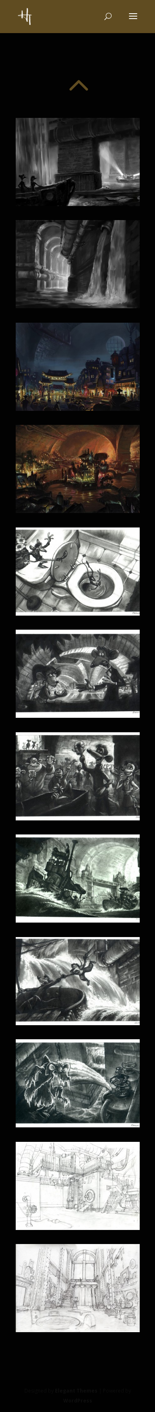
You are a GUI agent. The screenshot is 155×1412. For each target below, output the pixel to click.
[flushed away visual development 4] (78, 511)
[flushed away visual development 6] (78, 715)
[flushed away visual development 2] (78, 306)
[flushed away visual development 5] (78, 613)
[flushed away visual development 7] (78, 818)
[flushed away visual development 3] (78, 408)
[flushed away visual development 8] (78, 920)
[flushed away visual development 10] (78, 1125)
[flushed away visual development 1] (78, 204)
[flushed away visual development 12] (78, 1330)
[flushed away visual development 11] (78, 1228)
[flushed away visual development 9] (78, 1023)
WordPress (77, 1400)
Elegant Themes (76, 1390)
